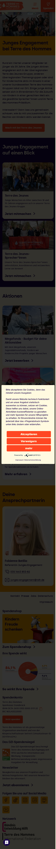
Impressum (19, 460)
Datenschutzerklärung (33, 460)
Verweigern (29, 441)
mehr (28, 448)
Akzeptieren (28, 434)
